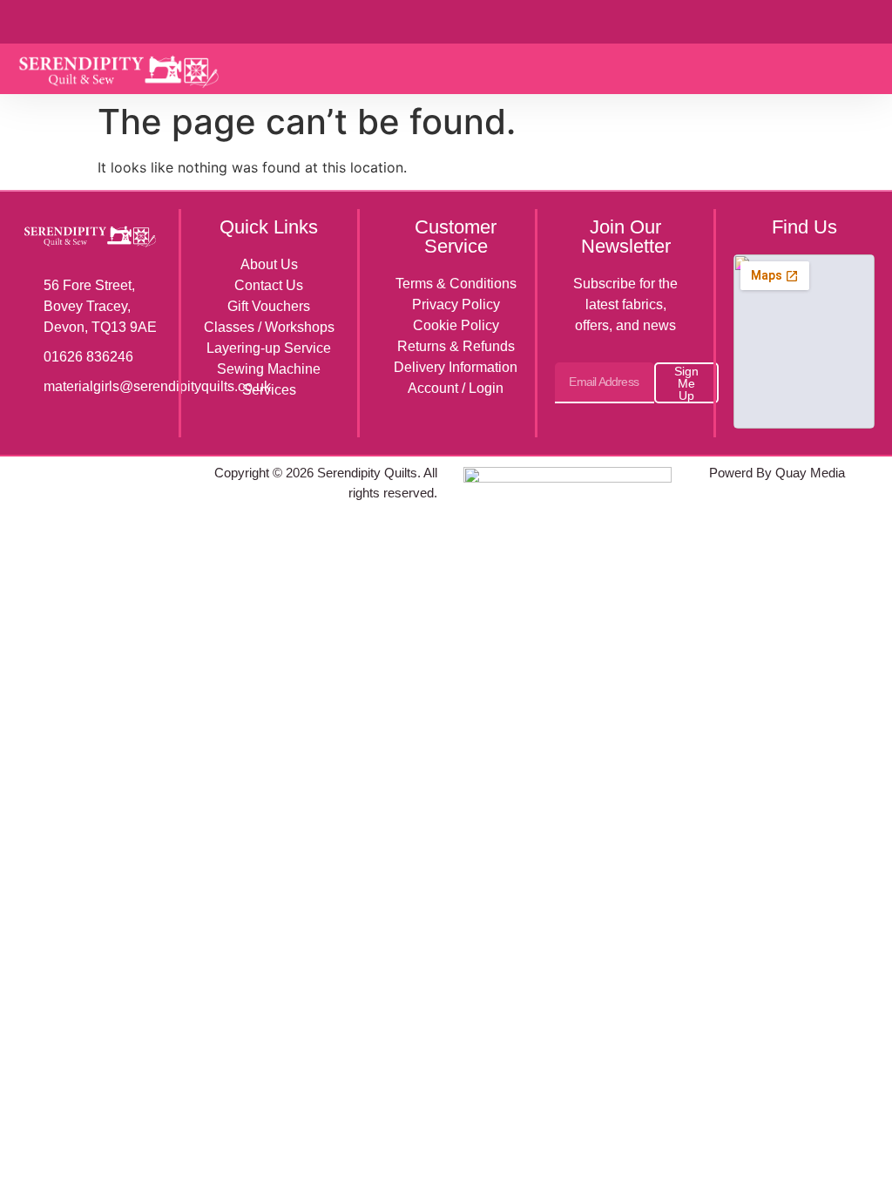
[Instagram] (92, 471)
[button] (871, 69)
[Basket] (835, 20)
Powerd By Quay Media (778, 472)
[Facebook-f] (54, 471)
